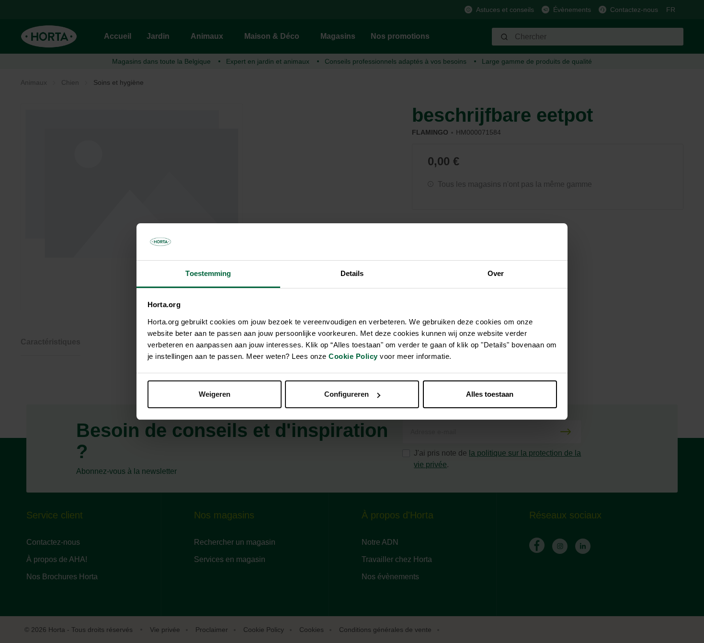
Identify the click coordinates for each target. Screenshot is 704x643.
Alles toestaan (489, 394)
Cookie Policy (353, 356)
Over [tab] (496, 273)
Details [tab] (352, 273)
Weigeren (214, 394)
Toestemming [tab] (208, 273)
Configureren (346, 394)
